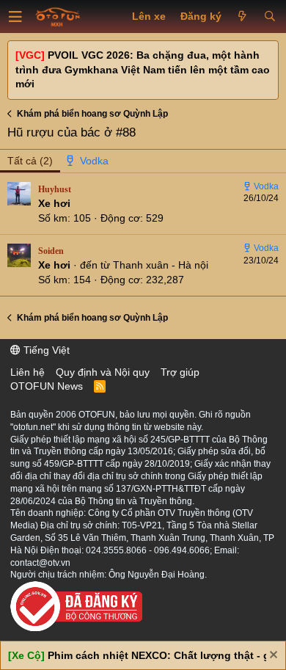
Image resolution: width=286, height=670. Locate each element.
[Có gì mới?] (242, 17)
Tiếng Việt (45, 350)
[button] (15, 17)
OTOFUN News (46, 386)
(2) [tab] (30, 161)
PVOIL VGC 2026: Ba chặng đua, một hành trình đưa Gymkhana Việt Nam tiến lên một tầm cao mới (142, 69)
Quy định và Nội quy (103, 372)
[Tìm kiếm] (269, 17)
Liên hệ (27, 372)
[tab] (88, 161)
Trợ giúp (180, 372)
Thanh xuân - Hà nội (160, 265)
